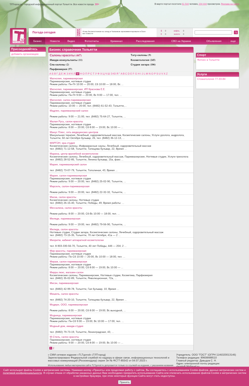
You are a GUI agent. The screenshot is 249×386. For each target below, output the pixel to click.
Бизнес (37, 41)
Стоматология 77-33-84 (211, 78)
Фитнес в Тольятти (208, 59)
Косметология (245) (143, 60)
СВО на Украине (181, 41)
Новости (55, 41)
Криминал (116, 41)
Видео (71, 41)
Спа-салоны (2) (59, 64)
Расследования (145, 41)
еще (233, 41)
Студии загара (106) (143, 64)
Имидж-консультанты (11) (66, 60)
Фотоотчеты (92, 41)
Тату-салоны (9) (141, 55)
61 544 (185, 4)
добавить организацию (25, 53)
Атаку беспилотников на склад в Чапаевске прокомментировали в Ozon (114, 31)
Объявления (213, 41)
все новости (88, 33)
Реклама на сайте (230, 4)
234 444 (203, 4)
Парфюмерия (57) (61, 69)
